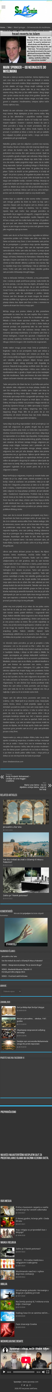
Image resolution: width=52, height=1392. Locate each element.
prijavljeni (27, 913)
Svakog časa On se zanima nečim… (33, 1313)
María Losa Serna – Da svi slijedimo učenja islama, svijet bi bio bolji (33, 786)
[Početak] (4, 1372)
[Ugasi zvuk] (43, 1372)
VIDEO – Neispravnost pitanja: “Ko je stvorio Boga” (22, 965)
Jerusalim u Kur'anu (12, 827)
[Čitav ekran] (47, 1372)
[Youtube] (27, 1385)
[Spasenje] (26, 11)
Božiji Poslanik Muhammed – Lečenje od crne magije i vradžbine (18, 777)
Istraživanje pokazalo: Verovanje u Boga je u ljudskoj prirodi (32, 1291)
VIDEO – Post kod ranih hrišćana (14, 976)
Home (2, 27)
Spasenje (17, 1382)
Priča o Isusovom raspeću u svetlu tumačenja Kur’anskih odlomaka (32, 1208)
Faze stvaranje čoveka (26, 1324)
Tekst (9, 27)
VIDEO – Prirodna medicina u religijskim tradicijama (29, 1261)
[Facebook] (22, 1385)
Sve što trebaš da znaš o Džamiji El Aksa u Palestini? (22, 961)
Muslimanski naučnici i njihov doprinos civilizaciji (30, 1272)
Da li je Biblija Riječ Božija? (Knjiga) (30, 1007)
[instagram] (30, 1385)
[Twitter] (24, 1385)
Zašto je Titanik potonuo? (15, 895)
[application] (26, 1360)
